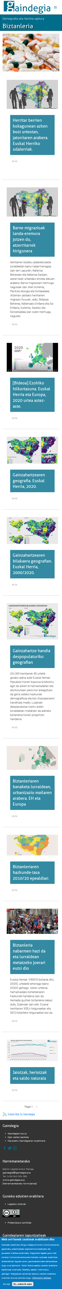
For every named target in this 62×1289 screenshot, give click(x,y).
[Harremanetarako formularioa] (20, 1183)
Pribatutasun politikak (20, 1222)
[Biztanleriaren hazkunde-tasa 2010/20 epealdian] (32, 844)
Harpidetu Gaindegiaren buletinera (26, 1140)
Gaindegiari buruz (17, 1133)
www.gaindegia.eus (14, 1179)
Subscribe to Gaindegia (21, 1114)
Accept (6, 1284)
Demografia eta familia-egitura (23, 18)
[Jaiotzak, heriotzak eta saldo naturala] (32, 1050)
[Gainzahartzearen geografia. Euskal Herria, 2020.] (32, 449)
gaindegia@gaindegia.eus (17, 1172)
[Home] (27, 7)
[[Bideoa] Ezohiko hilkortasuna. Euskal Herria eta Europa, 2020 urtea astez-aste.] (32, 357)
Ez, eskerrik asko (23, 1284)
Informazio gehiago (41, 1278)
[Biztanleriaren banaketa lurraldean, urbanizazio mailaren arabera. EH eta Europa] (32, 757)
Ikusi (15, 162)
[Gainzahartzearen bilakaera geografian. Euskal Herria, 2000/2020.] (32, 530)
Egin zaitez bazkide (18, 1137)
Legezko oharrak (17, 1203)
